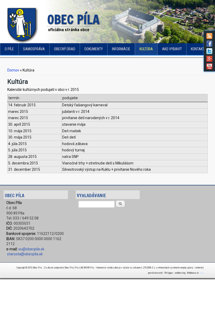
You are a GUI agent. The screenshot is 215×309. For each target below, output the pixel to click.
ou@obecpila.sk (31, 249)
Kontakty (198, 49)
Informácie (121, 49)
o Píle (9, 49)
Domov (13, 70)
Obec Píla (73, 20)
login (201, 273)
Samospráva (34, 49)
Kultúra (146, 49)
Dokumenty (93, 49)
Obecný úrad (64, 49)
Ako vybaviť (172, 49)
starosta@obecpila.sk (25, 254)
